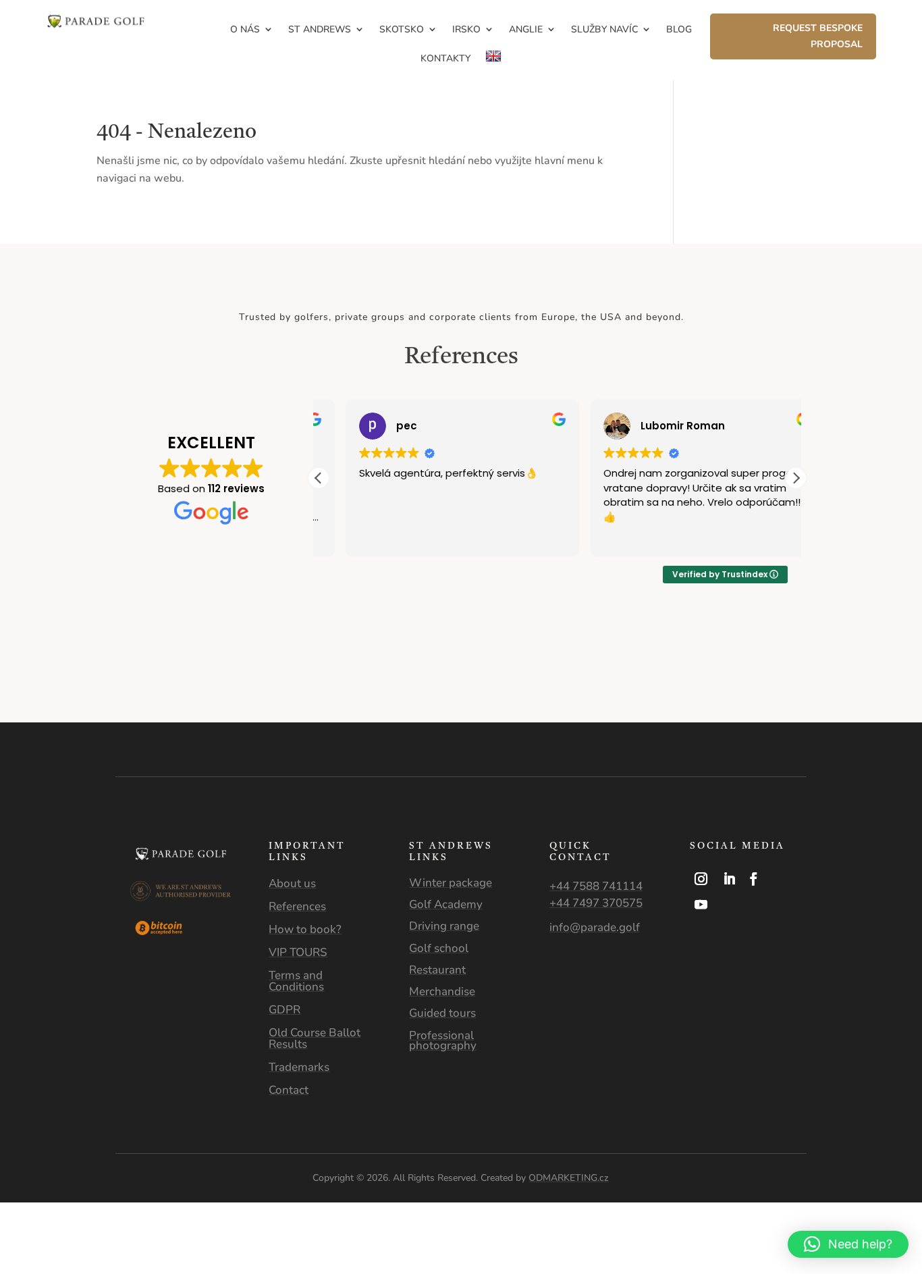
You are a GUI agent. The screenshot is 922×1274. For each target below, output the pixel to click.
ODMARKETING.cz (568, 1177)
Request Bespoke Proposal (818, 36)
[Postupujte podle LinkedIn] (729, 879)
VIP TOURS (298, 952)
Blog (679, 29)
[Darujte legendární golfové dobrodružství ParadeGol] (864, 693)
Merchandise (442, 991)
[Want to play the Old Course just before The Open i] (403, 693)
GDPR (284, 1009)
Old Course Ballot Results (314, 1038)
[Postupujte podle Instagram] (701, 879)
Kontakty (445, 58)
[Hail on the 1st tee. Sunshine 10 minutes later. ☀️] (173, 693)
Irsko (466, 29)
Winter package (450, 883)
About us (292, 883)
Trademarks (299, 1067)
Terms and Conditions (296, 980)
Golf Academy (446, 904)
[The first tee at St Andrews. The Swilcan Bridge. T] (634, 693)
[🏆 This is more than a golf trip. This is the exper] (57, 693)
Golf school (438, 948)
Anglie (526, 29)
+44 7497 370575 (596, 903)
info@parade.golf (594, 927)
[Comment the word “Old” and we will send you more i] (288, 693)
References (297, 906)
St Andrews (319, 29)
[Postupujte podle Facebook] (754, 879)
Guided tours (442, 1013)
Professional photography (443, 1040)
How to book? (305, 929)
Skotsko (401, 29)
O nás (245, 29)
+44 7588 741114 (596, 886)
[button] (796, 478)
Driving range (444, 926)
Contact (288, 1090)
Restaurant (437, 970)
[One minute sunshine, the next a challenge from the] (749, 693)
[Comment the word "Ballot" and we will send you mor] (518, 693)
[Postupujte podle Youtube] (701, 905)
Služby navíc (604, 29)
